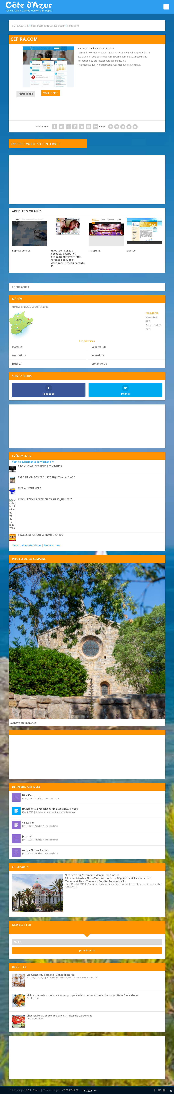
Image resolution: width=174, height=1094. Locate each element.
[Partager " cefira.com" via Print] (95, 126)
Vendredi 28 (99, 346)
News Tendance (51, 798)
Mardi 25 (17, 346)
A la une (69, 878)
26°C (19, 331)
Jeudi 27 (16, 363)
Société (103, 881)
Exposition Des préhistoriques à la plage (46, 477)
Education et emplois (102, 48)
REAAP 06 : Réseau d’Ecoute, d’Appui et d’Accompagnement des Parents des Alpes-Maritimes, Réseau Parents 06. (67, 258)
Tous (15, 545)
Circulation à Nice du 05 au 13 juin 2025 (45, 499)
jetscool (27, 836)
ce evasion (28, 822)
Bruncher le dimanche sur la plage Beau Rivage (50, 808)
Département (125, 878)
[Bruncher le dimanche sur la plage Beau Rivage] (16, 811)
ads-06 (131, 250)
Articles (38, 798)
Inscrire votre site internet (35, 144)
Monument (71, 881)
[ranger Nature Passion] (16, 852)
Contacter (26, 94)
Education (82, 48)
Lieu (148, 878)
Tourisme (114, 881)
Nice (62, 812)
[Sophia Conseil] (29, 232)
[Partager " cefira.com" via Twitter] (61, 126)
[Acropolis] (106, 232)
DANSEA (27, 795)
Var (59, 545)
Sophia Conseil (21, 250)
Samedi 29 (98, 355)
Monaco (49, 545)
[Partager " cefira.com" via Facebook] (54, 126)
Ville (123, 881)
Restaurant (71, 812)
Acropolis (94, 250)
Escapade (139, 878)
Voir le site (50, 93)
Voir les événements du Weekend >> (33, 461)
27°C (19, 319)
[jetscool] (16, 838)
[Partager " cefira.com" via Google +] (68, 126)
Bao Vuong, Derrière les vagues (40, 466)
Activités (80, 878)
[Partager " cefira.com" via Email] (88, 126)
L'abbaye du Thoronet (23, 722)
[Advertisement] (87, 180)
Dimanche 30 (99, 363)
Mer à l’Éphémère (29, 488)
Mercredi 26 (19, 355)
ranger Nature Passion (35, 850)
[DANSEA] (16, 797)
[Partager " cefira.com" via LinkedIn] (81, 126)
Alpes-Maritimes (31, 545)
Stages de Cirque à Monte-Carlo (40, 534)
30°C (29, 322)
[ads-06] (144, 232)
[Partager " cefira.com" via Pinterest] (75, 126)
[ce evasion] (16, 825)
